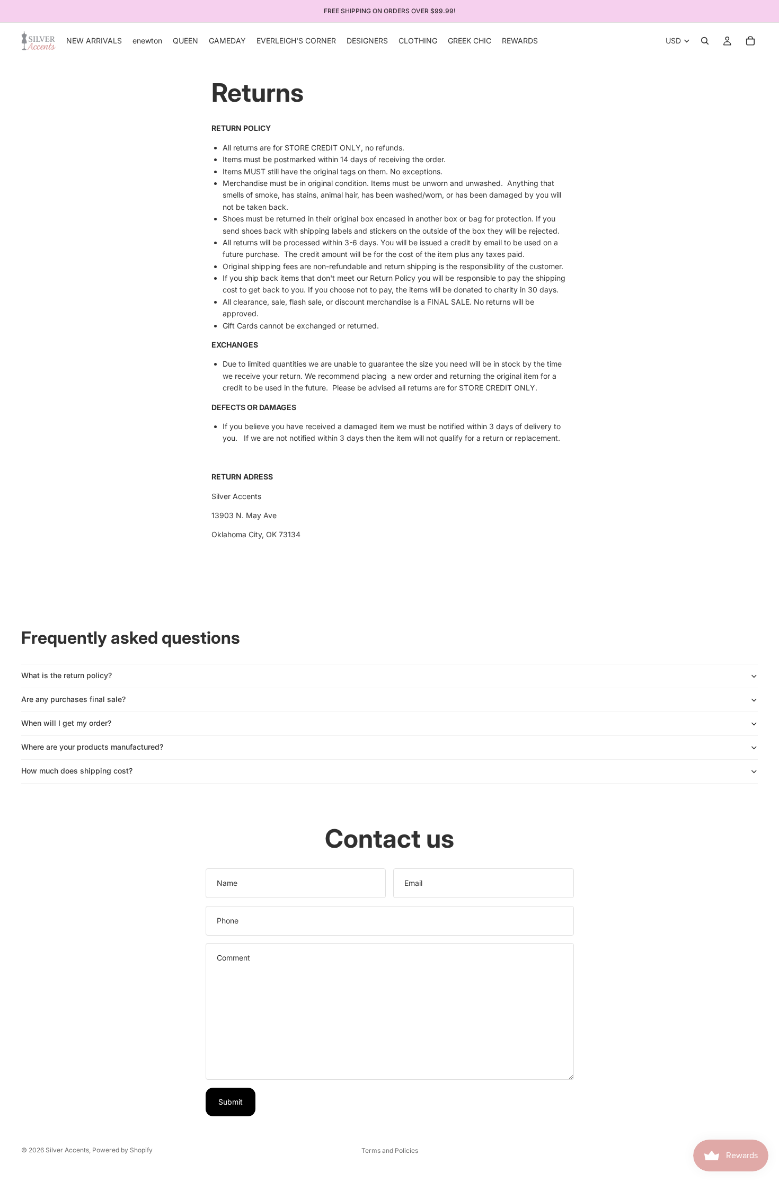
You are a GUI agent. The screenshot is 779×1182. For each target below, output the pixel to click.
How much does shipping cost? (76, 770)
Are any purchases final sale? (73, 699)
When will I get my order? (66, 722)
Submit (230, 1101)
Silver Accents (67, 1150)
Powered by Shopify (122, 1150)
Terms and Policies (389, 1150)
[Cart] (750, 40)
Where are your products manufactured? (92, 746)
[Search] (704, 40)
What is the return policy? (66, 675)
